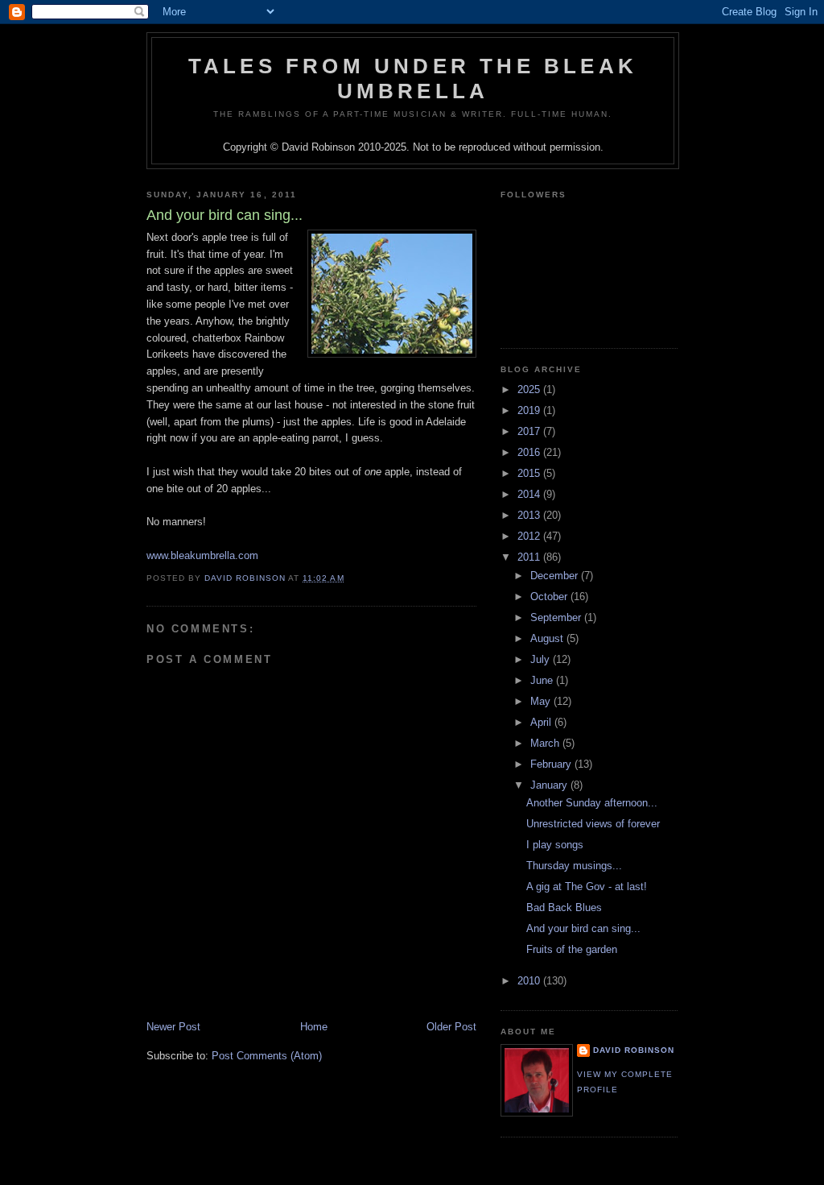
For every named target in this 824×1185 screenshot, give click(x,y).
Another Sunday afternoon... (591, 803)
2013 (530, 515)
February (552, 764)
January (550, 785)
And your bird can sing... (583, 928)
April (542, 722)
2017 (530, 431)
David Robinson (633, 1050)
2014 (530, 494)
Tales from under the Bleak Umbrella (412, 78)
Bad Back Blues (564, 907)
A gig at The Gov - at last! (586, 886)
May (542, 701)
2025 (530, 389)
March (546, 743)
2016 (530, 452)
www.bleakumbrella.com (202, 555)
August (548, 638)
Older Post (451, 1027)
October (550, 596)
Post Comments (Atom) (267, 1056)
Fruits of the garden (571, 949)
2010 (530, 981)
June (543, 680)
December (555, 576)
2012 (530, 536)
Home (314, 1027)
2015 (530, 473)
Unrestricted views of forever (593, 824)
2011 (530, 557)
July (541, 659)
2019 (530, 410)
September (557, 617)
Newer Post (173, 1027)
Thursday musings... (574, 866)
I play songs (554, 845)
